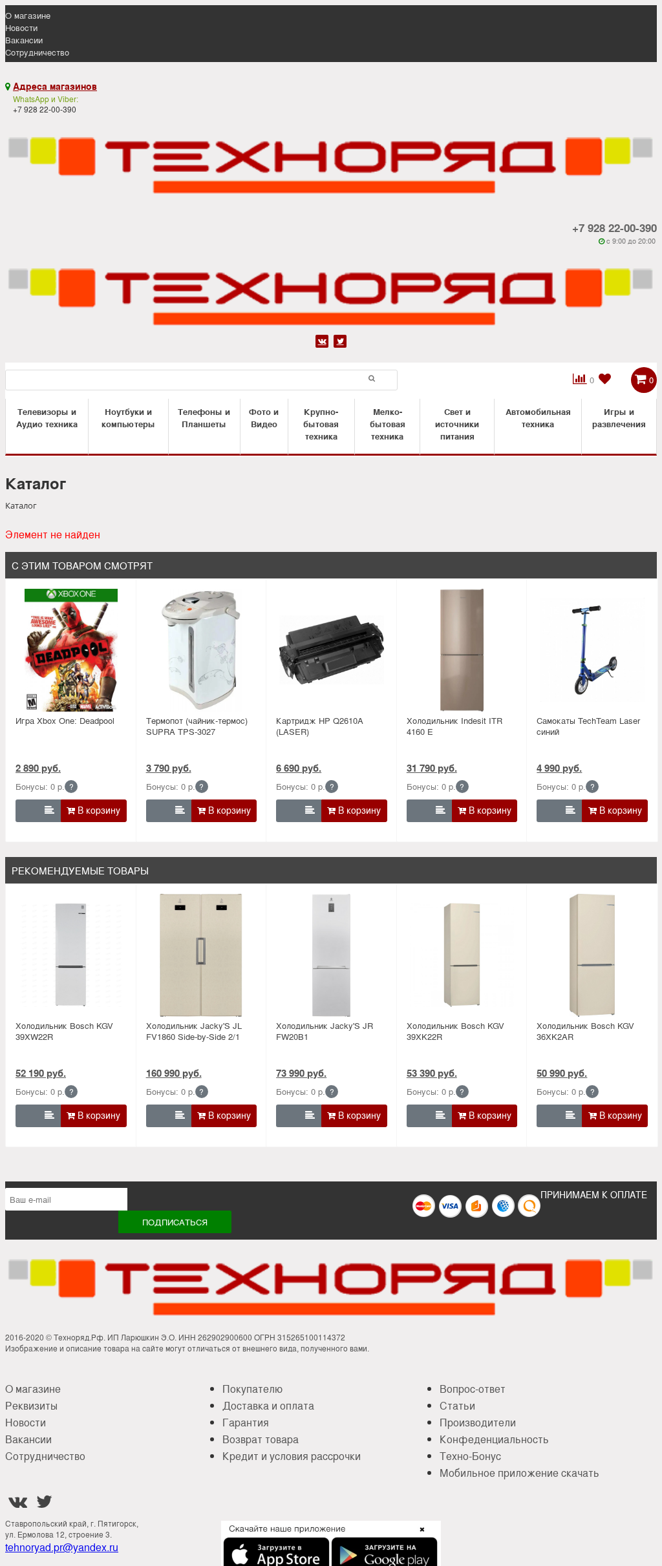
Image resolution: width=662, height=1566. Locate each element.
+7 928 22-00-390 (614, 227)
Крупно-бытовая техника (321, 423)
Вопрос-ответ (473, 1388)
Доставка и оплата (268, 1405)
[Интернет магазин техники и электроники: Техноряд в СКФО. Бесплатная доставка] (331, 157)
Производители (478, 1422)
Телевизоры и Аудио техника (47, 417)
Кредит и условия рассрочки (291, 1455)
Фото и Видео (264, 417)
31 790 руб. (432, 768)
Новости (21, 27)
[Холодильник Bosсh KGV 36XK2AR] (592, 955)
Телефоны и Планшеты (204, 417)
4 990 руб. (559, 768)
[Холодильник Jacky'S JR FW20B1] (331, 955)
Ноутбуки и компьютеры (128, 417)
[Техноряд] (331, 288)
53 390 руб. (432, 1073)
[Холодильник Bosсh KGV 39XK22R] (462, 955)
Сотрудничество (37, 52)
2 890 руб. (38, 768)
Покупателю (252, 1388)
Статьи (457, 1405)
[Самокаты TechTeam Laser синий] (592, 650)
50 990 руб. (562, 1073)
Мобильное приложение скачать (519, 1472)
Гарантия (245, 1422)
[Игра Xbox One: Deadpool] (71, 650)
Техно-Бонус (470, 1455)
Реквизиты (31, 1405)
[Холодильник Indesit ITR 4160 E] (462, 650)
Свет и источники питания (457, 423)
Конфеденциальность (494, 1439)
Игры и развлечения (619, 417)
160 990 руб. (174, 1073)
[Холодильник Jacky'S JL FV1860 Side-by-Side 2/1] (201, 955)
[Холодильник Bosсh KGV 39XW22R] (71, 955)
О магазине (27, 15)
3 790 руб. (168, 768)
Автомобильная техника (538, 417)
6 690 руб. (298, 768)
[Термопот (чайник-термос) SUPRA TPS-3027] (201, 650)
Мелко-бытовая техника (387, 423)
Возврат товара (260, 1439)
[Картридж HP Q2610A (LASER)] (331, 650)
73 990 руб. (301, 1073)
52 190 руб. (41, 1073)
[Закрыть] (418, 1537)
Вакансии (24, 40)
